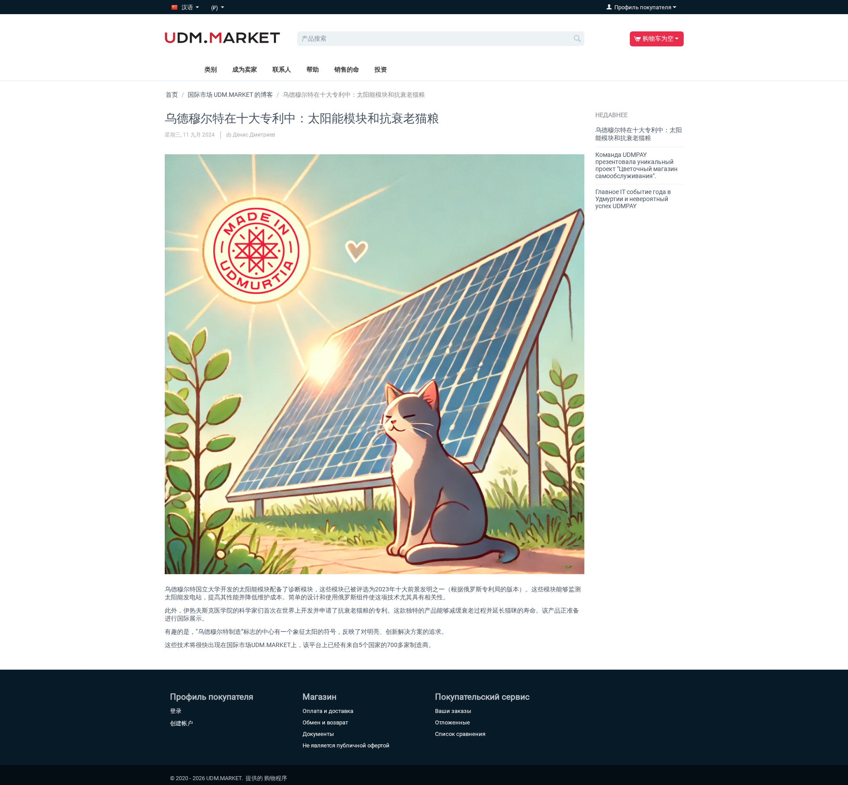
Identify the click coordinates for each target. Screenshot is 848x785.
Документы (318, 734)
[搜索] (577, 39)
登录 (176, 711)
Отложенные (452, 722)
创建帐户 (181, 723)
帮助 (313, 69)
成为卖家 (244, 69)
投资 (381, 69)
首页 (172, 94)
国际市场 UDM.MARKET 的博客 (230, 94)
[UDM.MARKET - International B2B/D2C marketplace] (222, 37)
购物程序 (275, 778)
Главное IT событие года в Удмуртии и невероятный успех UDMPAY (633, 199)
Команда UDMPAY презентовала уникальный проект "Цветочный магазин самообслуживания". (636, 165)
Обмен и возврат (325, 722)
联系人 (282, 69)
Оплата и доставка (328, 711)
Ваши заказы (453, 711)
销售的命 (346, 69)
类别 (210, 69)
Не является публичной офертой (346, 745)
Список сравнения (460, 734)
